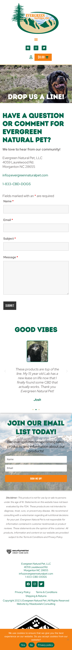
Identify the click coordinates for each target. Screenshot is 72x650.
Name (8, 201)
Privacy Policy (22, 592)
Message (10, 257)
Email (8, 220)
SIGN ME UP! (36, 478)
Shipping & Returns (36, 596)
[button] (36, 39)
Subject (9, 238)
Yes (23, 645)
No (31, 645)
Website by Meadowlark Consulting (36, 604)
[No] (67, 639)
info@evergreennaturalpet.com (25, 175)
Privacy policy (45, 645)
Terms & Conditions (46, 592)
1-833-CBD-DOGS (17, 184)
